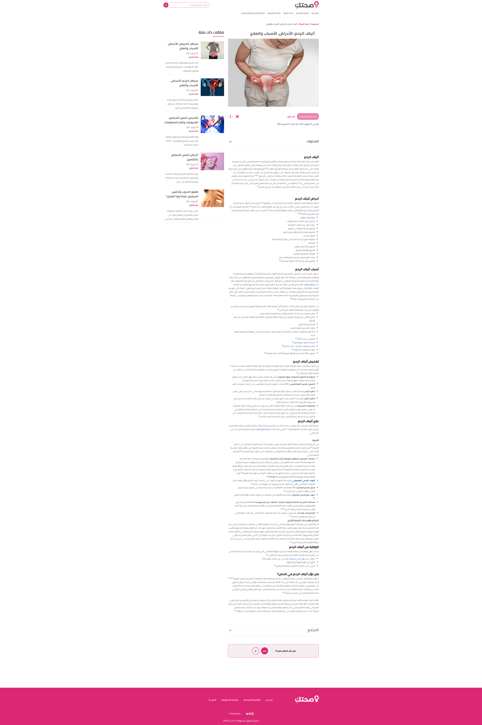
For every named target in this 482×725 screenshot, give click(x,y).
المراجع (313, 630)
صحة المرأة (288, 13)
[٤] (280, 260)
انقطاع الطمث (309, 284)
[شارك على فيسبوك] (230, 116)
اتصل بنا (212, 700)
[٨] (240, 450)
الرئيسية (315, 13)
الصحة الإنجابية (302, 13)
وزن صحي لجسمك (296, 559)
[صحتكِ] (307, 5)
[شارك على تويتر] (237, 116)
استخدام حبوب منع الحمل (304, 342)
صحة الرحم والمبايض (308, 116)
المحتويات (313, 141)
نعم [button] (264, 651)
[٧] (286, 428)
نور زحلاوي (193, 168)
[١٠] (282, 508)
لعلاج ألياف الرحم (258, 429)
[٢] (266, 168)
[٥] (291, 298)
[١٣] (229, 577)
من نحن (269, 700)
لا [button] (255, 651)
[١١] (291, 541)
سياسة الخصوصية (229, 700)
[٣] (256, 175)
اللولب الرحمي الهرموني (304, 480)
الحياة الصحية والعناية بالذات (253, 13)
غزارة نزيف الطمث (307, 217)
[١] (267, 168)
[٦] (297, 372)
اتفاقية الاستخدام (252, 700)
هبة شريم (193, 57)
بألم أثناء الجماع (302, 250)
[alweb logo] (248, 713)
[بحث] (165, 5)
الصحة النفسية (274, 13)
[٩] (241, 472)
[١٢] (232, 577)
